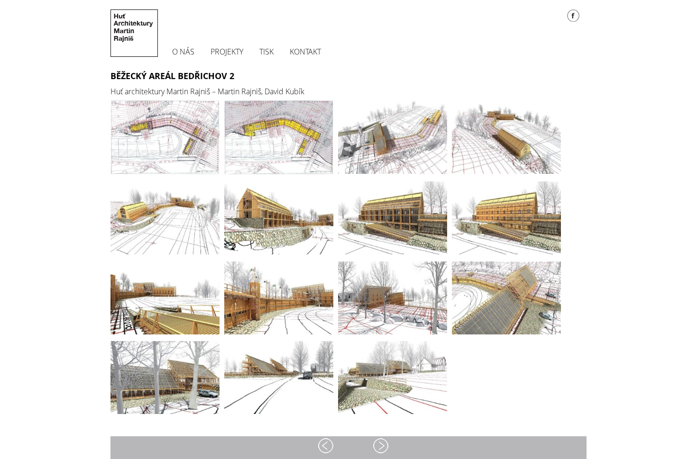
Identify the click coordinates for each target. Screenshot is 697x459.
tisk (266, 52)
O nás (183, 52)
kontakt (305, 52)
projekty (227, 52)
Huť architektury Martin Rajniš (134, 33)
